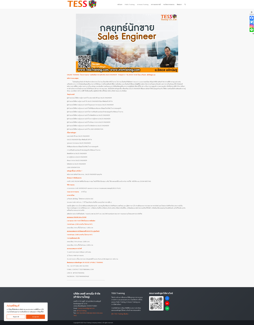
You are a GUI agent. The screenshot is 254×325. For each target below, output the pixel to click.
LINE (167, 308)
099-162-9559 (81, 313)
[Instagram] (252, 26)
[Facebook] (252, 18)
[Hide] (253, 33)
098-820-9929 (91, 313)
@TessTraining (81, 311)
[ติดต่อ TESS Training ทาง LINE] (156, 303)
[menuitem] (120, 4)
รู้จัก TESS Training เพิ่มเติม (120, 314)
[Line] (252, 30)
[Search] (185, 4)
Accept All (35, 317)
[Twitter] (252, 22)
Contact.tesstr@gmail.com (86, 308)
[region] (26, 312)
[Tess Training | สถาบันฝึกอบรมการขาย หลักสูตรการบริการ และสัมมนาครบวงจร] (82, 4)
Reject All (16, 317)
